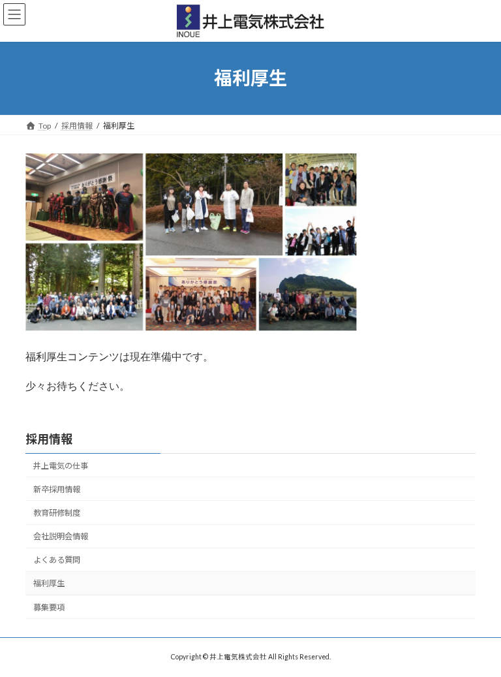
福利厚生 (49, 583)
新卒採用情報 (56, 489)
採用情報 (48, 439)
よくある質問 (56, 560)
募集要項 (49, 607)
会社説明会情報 (60, 536)
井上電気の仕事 (60, 466)
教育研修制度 (56, 513)
